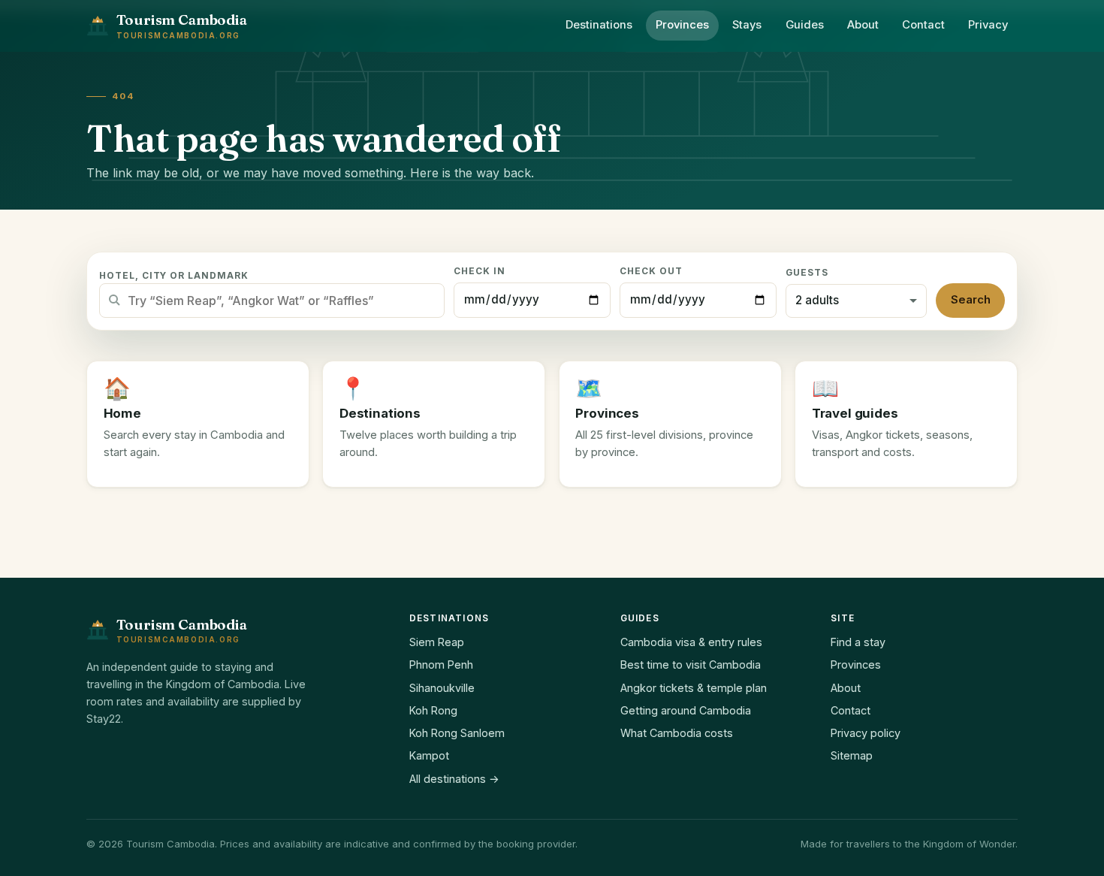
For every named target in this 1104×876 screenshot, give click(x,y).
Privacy (988, 25)
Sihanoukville (442, 687)
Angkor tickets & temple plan (693, 687)
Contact (923, 25)
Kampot (429, 755)
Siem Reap (436, 642)
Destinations (599, 25)
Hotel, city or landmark (174, 275)
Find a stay (858, 642)
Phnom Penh (441, 664)
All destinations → (454, 778)
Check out (651, 271)
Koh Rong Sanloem (457, 732)
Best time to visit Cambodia (690, 664)
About (863, 25)
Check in (479, 271)
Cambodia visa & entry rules (691, 642)
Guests (807, 272)
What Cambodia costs (676, 732)
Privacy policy (865, 732)
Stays (747, 25)
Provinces (682, 25)
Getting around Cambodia (685, 710)
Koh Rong (433, 710)
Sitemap (852, 755)
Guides (805, 25)
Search (971, 300)
